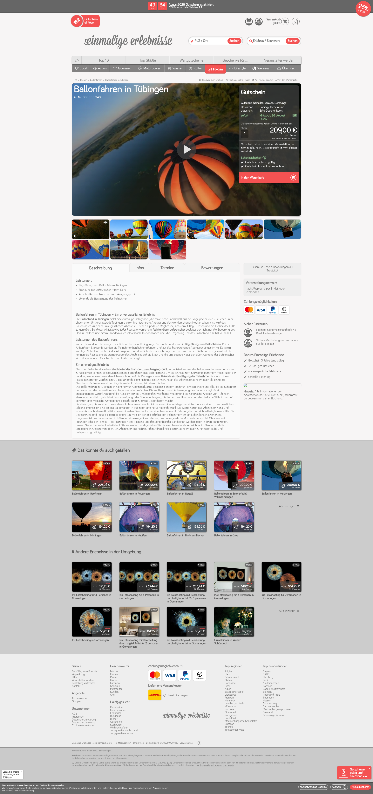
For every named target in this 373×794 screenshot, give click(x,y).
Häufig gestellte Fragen (239, 80)
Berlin (266, 680)
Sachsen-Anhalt (271, 706)
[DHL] (154, 695)
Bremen (267, 692)
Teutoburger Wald (234, 729)
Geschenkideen (118, 710)
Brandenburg (270, 703)
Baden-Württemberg (274, 689)
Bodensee (230, 683)
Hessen (267, 700)
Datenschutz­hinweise (83, 722)
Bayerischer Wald (234, 692)
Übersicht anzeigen (176, 695)
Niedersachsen (271, 683)
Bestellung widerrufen (83, 683)
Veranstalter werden (279, 60)
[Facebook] (199, 743)
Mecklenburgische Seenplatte (241, 721)
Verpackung (78, 674)
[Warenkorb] (285, 21)
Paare (113, 677)
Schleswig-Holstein (273, 715)
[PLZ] (192, 41)
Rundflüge (115, 716)
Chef (112, 694)
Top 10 (103, 60)
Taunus (229, 727)
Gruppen (76, 701)
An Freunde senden (263, 80)
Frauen (114, 674)
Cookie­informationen (83, 725)
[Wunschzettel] (295, 21)
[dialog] (186, 788)
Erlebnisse (115, 713)
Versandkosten (281, 138)
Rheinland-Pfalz (271, 694)
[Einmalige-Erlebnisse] (128, 40)
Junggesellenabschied (122, 733)
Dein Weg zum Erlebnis (212, 80)
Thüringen (268, 697)
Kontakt (76, 686)
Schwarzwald (232, 677)
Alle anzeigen (287, 506)
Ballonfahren (96, 80)
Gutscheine (116, 707)
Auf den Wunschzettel (287, 80)
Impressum (78, 716)
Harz (227, 674)
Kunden (114, 692)
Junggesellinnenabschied (124, 730)
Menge (244, 128)
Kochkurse (116, 724)
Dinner (113, 719)
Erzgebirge (230, 694)
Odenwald (230, 712)
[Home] (76, 60)
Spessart (229, 724)
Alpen (228, 689)
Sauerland (230, 718)
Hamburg (268, 677)
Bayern (266, 671)
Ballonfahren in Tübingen (116, 80)
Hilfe (74, 677)
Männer (114, 671)
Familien (115, 683)
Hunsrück (230, 700)
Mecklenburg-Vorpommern (277, 709)
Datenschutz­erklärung (84, 719)
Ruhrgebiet (231, 715)
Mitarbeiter (116, 689)
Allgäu (228, 671)
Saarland (268, 712)
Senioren (115, 686)
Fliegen (83, 80)
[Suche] (251, 41)
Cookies (35, 788)
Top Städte (147, 60)
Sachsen (267, 686)
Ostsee (229, 680)
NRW (265, 674)
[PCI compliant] (249, 334)
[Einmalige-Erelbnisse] (186, 715)
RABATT (362, 12)
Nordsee (229, 709)
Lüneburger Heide (234, 703)
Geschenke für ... (235, 60)
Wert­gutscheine (191, 60)
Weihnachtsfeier (119, 727)
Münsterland (231, 706)
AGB (74, 714)
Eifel (227, 686)
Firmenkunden (80, 698)
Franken (229, 697)
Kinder (113, 680)
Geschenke (116, 721)
